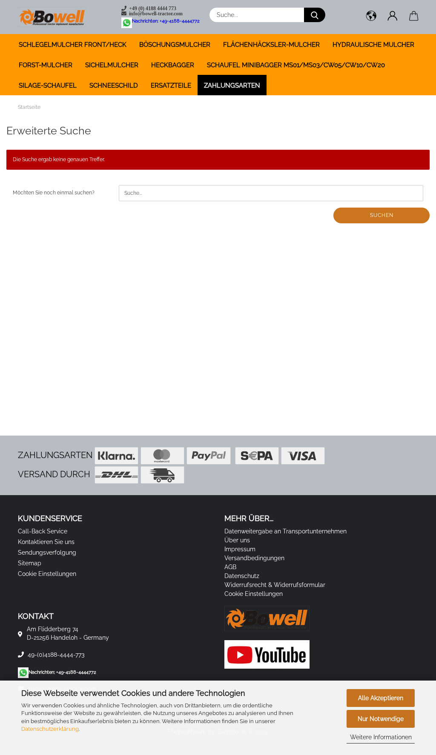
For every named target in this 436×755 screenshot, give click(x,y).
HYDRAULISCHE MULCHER (373, 44)
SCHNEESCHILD (113, 85)
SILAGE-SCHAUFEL (48, 85)
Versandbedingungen (254, 558)
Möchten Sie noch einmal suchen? (54, 193)
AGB (230, 567)
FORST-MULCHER (45, 65)
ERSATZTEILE (171, 85)
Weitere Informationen (381, 737)
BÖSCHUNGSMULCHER (174, 44)
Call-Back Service (42, 531)
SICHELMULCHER (111, 65)
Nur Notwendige (381, 718)
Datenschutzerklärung (50, 729)
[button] (371, 17)
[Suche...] (314, 15)
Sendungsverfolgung (47, 552)
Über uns (237, 540)
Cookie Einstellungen (47, 573)
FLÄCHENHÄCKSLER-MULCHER (271, 44)
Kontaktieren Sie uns (46, 541)
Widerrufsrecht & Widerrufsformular (274, 584)
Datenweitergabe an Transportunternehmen (285, 531)
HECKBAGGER (172, 65)
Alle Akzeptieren (380, 698)
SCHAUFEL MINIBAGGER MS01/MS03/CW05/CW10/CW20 (296, 65)
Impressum (239, 549)
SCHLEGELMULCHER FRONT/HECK (72, 44)
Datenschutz (241, 576)
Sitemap (29, 563)
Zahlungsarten (232, 85)
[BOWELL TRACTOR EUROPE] (55, 17)
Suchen (381, 215)
